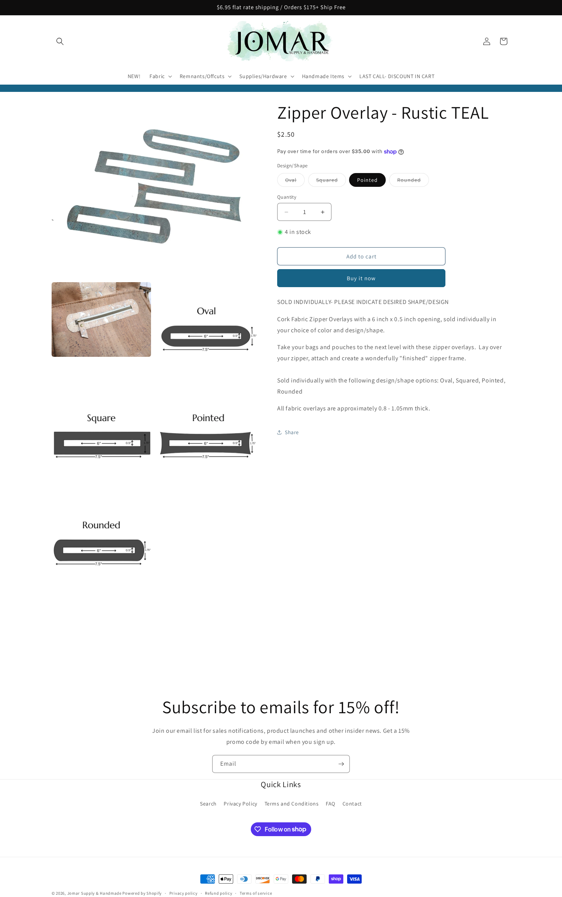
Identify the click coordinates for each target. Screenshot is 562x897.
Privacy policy (183, 892)
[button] (60, 41)
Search (208, 803)
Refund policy (218, 892)
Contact (352, 803)
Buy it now (361, 278)
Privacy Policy (240, 803)
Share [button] (292, 432)
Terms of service (256, 892)
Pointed (367, 179)
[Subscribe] (341, 764)
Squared (331, 181)
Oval (295, 181)
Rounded (413, 181)
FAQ (330, 803)
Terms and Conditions (292, 803)
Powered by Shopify (142, 893)
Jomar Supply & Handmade (94, 893)
